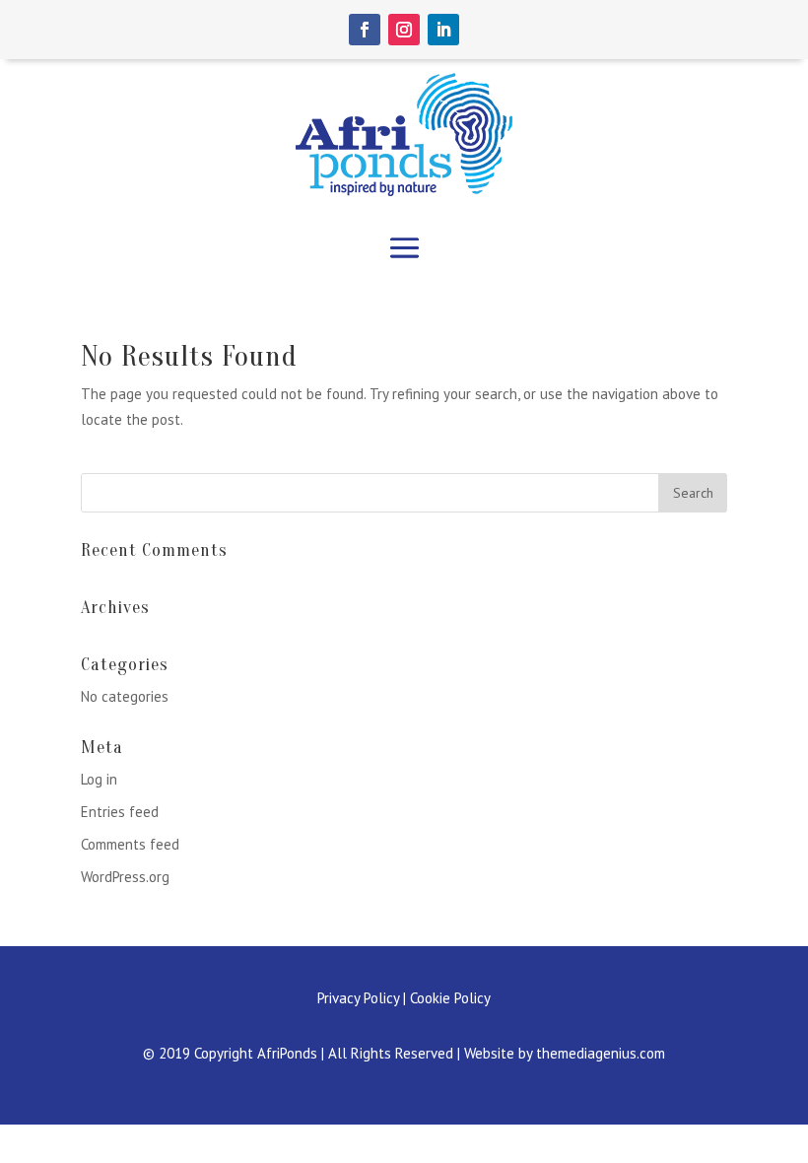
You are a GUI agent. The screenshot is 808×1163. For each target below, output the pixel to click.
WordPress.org (125, 876)
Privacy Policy (358, 998)
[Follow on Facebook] (364, 29)
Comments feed (130, 844)
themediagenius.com (600, 1053)
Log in (99, 779)
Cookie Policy (450, 998)
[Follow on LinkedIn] (443, 29)
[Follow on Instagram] (404, 29)
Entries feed (120, 811)
